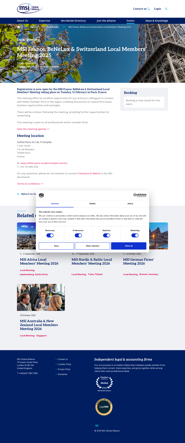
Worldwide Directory (73, 20)
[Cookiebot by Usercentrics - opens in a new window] (135, 195)
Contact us (139, 8)
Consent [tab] (55, 204)
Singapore (41, 335)
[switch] (78, 235)
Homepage (18, 27)
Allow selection (92, 246)
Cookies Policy (64, 364)
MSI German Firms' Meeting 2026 (138, 262)
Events (130, 20)
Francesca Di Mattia (89, 173)
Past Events (53, 27)
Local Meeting (28, 39)
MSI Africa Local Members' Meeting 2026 (39, 262)
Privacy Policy (64, 369)
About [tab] (130, 204)
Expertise (44, 20)
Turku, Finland (95, 274)
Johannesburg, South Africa (34, 274)
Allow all (129, 246)
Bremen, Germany (149, 274)
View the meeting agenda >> (33, 129)
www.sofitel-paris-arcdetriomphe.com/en (43, 163)
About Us (22, 20)
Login (157, 8)
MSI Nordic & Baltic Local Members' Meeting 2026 (92, 262)
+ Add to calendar (48, 66)
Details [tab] (92, 204)
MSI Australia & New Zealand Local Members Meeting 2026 (39, 325)
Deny (56, 246)
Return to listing (31, 194)
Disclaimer (63, 374)
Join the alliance (106, 20)
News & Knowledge (156, 20)
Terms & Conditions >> (30, 183)
